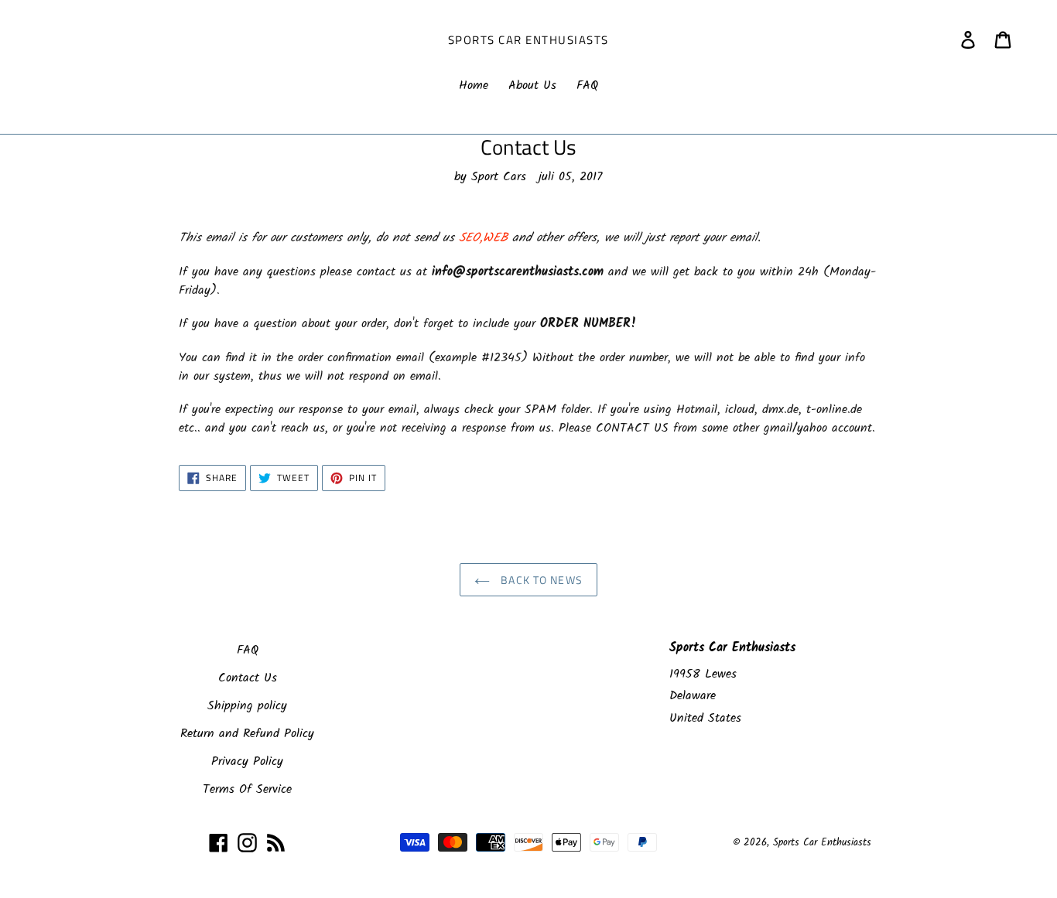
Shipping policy (247, 705)
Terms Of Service (247, 789)
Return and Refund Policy (247, 733)
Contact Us (247, 678)
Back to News (540, 580)
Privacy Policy (247, 761)
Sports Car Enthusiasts (528, 40)
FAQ (247, 650)
